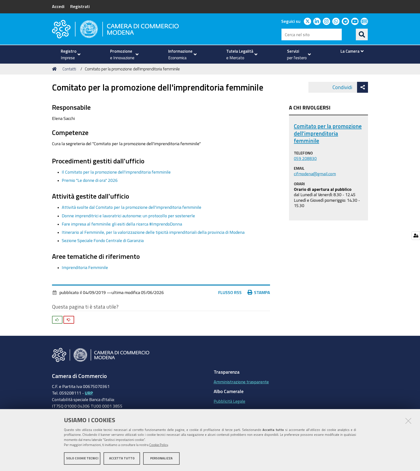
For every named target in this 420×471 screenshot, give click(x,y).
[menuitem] (68, 54)
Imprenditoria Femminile (85, 267)
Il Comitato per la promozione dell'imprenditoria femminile (116, 172)
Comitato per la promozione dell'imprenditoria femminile (328, 133)
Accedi (58, 6)
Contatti (69, 69)
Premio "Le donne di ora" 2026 (90, 180)
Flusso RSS (230, 292)
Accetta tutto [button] (122, 458)
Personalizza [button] (161, 458)
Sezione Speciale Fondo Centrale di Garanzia (103, 240)
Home (55, 69)
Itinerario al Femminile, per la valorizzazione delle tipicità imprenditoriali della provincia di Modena (153, 232)
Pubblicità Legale (229, 401)
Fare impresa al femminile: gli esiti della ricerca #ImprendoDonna (122, 224)
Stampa (262, 292)
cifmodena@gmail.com (315, 173)
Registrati (80, 6)
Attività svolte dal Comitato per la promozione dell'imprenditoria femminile (131, 207)
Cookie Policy (158, 444)
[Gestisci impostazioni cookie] (415, 235)
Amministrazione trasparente (241, 381)
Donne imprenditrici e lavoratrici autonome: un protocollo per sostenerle (128, 215)
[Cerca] (362, 34)
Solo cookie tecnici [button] (82, 458)
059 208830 (305, 158)
